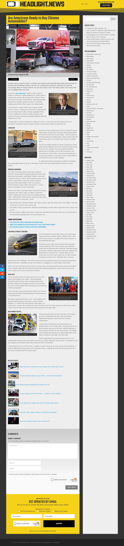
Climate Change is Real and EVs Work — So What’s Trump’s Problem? (40, 393)
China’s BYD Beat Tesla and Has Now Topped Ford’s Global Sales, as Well (41, 367)
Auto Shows (90, 58)
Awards (88, 65)
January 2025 (90, 201)
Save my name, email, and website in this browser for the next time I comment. (33, 474)
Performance (90, 115)
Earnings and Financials (93, 82)
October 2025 (90, 182)
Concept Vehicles (91, 71)
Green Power (90, 97)
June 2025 (89, 191)
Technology (89, 141)
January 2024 (90, 227)
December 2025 (91, 178)
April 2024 (89, 221)
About (83, 4)
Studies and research (92, 136)
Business (89, 67)
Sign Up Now (106, 5)
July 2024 (89, 215)
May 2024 (89, 219)
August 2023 (90, 238)
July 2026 (89, 162)
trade (88, 145)
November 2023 (91, 232)
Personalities (90, 117)
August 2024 (90, 212)
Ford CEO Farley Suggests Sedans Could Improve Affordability (38, 412)
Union (88, 149)
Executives (89, 89)
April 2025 (89, 195)
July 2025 (89, 188)
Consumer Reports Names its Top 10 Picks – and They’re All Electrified (41, 376)
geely (88, 93)
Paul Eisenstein (14, 75)
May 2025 (89, 193)
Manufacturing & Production (94, 108)
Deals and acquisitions (93, 78)
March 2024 (89, 223)
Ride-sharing (90, 130)
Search (113, 19)
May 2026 (89, 167)
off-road (88, 113)
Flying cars (89, 91)
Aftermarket (90, 56)
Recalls (88, 126)
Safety (88, 132)
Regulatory (89, 128)
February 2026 (90, 173)
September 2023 (91, 236)
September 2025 (91, 184)
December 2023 (91, 230)
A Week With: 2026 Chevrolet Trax (96, 28)
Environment (90, 84)
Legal (88, 106)
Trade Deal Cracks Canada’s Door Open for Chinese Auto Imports (39, 403)
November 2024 (91, 206)
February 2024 (90, 225)
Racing (88, 123)
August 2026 (90, 160)
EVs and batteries (91, 87)
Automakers (90, 61)
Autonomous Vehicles (92, 63)
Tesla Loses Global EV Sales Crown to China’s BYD (35, 421)
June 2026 (89, 165)
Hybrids (88, 102)
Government (90, 95)
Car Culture (89, 69)
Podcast (88, 119)
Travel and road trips (92, 147)
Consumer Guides (91, 74)
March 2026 (89, 171)
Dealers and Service (92, 76)
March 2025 (89, 197)
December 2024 (91, 204)
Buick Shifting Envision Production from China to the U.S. (33, 384)
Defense (88, 80)
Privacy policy (46, 542)
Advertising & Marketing (93, 54)
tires (87, 143)
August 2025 (90, 186)
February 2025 (90, 199)
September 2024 (91, 210)
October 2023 (90, 234)
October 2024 (90, 208)
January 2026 (90, 175)
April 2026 (89, 169)
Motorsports (90, 110)
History (88, 100)
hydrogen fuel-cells (92, 104)
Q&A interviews (91, 121)
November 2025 (91, 180)
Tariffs (88, 139)
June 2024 (89, 217)
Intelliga (57, 542)
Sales (88, 134)
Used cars (89, 152)
